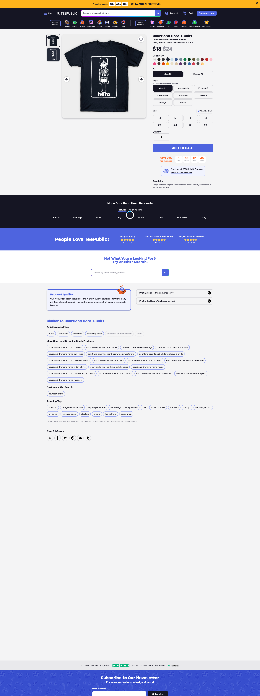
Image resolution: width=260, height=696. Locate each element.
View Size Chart (206, 111)
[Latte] (176, 63)
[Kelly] (184, 59)
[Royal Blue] (176, 59)
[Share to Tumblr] (88, 438)
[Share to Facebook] (57, 438)
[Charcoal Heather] (163, 59)
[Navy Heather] (184, 63)
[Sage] (197, 59)
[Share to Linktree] (65, 438)
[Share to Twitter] (50, 438)
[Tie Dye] (202, 63)
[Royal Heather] (189, 63)
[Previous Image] (67, 79)
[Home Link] (67, 13)
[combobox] (118, 13)
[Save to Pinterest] (72, 438)
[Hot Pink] (154, 63)
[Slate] (180, 59)
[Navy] (167, 59)
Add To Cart (183, 148)
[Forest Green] (189, 59)
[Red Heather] (193, 63)
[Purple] (180, 63)
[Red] (206, 59)
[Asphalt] (197, 63)
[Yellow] (167, 63)
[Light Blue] (171, 59)
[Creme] (171, 63)
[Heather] (154, 59)
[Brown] (158, 63)
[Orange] (163, 63)
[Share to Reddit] (80, 438)
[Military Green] (193, 59)
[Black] (158, 59)
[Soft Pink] (210, 59)
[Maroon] (202, 59)
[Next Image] (141, 79)
